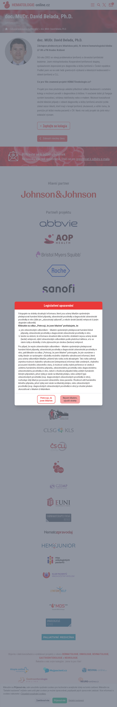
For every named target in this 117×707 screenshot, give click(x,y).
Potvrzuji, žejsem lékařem (46, 399)
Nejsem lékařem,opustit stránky (70, 399)
